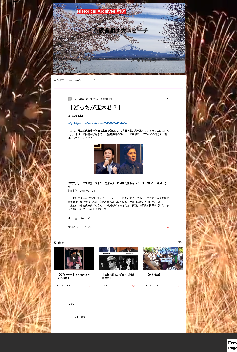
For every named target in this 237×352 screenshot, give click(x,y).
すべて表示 (178, 242)
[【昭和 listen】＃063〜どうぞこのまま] (74, 258)
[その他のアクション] (167, 99)
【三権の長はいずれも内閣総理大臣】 (118, 276)
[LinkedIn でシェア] (82, 218)
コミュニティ (92, 80)
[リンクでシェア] (89, 218)
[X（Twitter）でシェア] (75, 218)
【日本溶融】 (153, 274)
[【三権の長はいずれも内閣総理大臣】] (118, 258)
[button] (179, 80)
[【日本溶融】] (163, 258)
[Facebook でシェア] (69, 218)
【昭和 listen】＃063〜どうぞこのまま (73, 276)
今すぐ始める (75, 80)
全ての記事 (59, 80)
